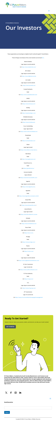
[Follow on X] (6, 393)
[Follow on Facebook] (11, 393)
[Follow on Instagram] (16, 393)
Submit (7, 412)
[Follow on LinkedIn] (20, 393)
